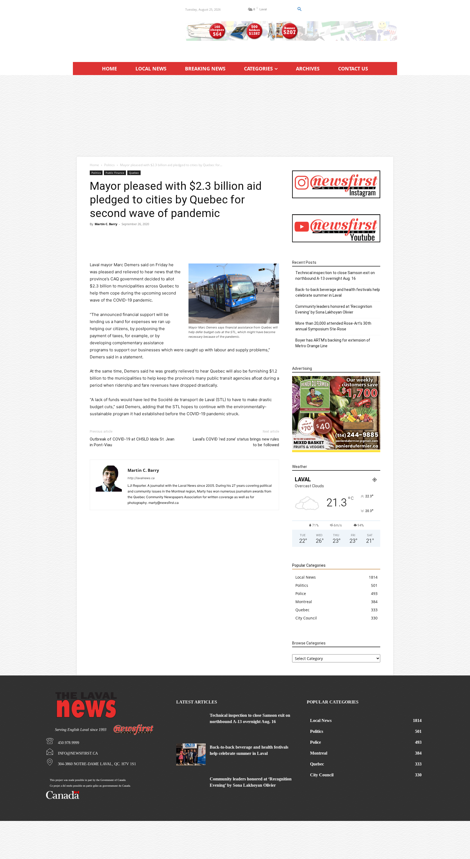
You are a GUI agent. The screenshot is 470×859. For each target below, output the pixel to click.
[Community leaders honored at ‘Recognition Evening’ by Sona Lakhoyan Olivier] (191, 786)
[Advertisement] (235, 116)
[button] (299, 9)
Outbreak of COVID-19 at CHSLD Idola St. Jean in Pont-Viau (132, 442)
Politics (109, 165)
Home (94, 165)
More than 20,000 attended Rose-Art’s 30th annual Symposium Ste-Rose (333, 326)
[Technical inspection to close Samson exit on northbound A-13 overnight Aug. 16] (191, 723)
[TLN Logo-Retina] (122, 28)
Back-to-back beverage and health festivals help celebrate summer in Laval (337, 292)
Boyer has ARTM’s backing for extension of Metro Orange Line (332, 343)
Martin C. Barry (106, 224)
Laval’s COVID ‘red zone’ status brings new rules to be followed (236, 442)
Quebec (134, 173)
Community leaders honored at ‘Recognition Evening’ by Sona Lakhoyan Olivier (333, 309)
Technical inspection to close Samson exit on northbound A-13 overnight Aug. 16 (335, 276)
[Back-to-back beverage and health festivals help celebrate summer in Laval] (191, 754)
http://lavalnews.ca (141, 478)
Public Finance (115, 173)
